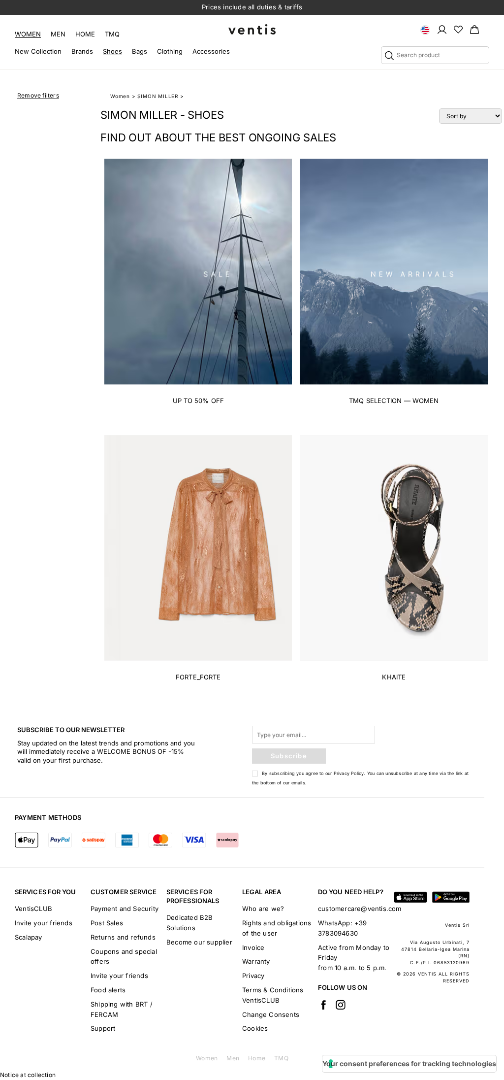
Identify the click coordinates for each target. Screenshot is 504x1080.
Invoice (253, 947)
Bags (139, 51)
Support (103, 1028)
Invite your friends (43, 923)
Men (58, 34)
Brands (82, 51)
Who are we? (263, 908)
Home (85, 34)
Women (28, 34)
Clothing (170, 51)
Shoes (112, 51)
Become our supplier (199, 942)
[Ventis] (252, 29)
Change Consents (270, 1014)
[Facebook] (323, 1004)
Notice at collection (28, 1075)
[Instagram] (340, 1004)
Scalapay (28, 937)
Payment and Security (124, 908)
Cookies (255, 1028)
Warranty (256, 961)
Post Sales (107, 923)
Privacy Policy (349, 773)
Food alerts (108, 990)
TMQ (112, 34)
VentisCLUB (33, 908)
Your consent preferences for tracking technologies (409, 1063)
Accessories (211, 51)
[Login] (442, 29)
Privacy (253, 975)
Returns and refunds (123, 937)
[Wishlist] (458, 29)
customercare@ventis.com (360, 908)
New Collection (38, 51)
